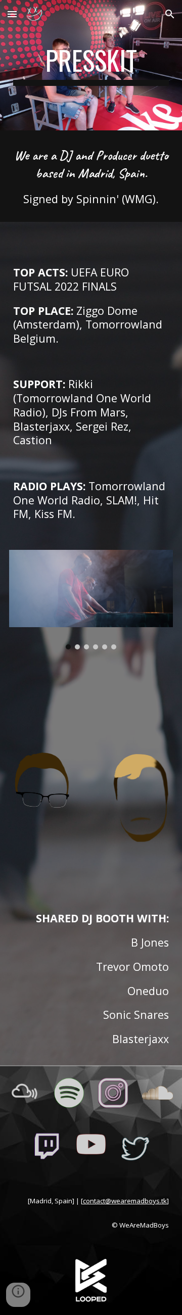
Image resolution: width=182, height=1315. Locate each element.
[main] (91, 65)
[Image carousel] (91, 600)
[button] (12, 14)
